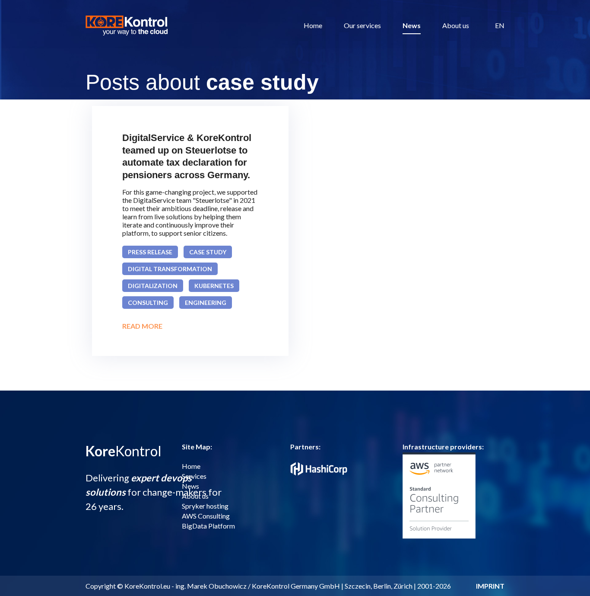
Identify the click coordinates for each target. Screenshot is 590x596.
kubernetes (214, 285)
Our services (362, 25)
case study (207, 252)
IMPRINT (490, 586)
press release (150, 252)
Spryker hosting (205, 506)
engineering (205, 302)
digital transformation (170, 268)
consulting (148, 302)
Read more (142, 326)
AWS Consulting (206, 516)
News (412, 25)
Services (194, 476)
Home (313, 25)
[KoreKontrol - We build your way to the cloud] (127, 25)
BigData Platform (208, 526)
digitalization (153, 285)
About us (455, 25)
